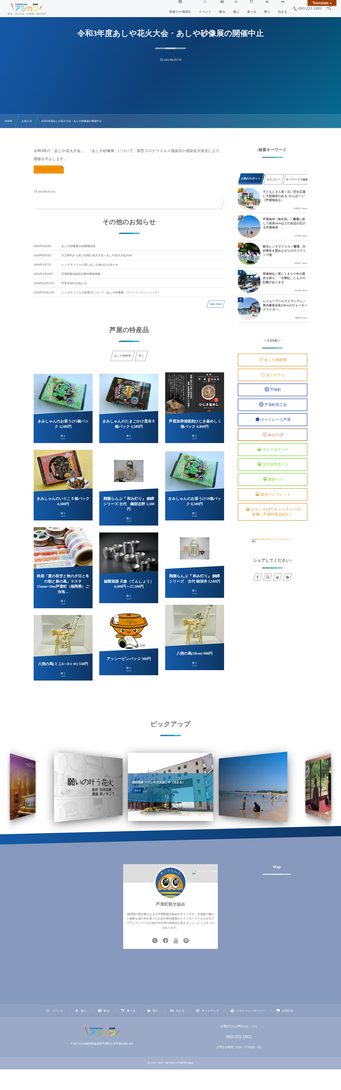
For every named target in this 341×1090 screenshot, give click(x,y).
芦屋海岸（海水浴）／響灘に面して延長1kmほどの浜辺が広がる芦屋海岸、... (284, 223)
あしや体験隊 (275, 360)
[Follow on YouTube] (277, 577)
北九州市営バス (276, 465)
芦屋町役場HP (49, 169)
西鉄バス (275, 480)
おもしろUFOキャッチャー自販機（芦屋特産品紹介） (275, 512)
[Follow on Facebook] (257, 577)
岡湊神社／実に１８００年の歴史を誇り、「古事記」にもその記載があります (284, 278)
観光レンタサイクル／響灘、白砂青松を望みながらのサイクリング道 (284, 251)
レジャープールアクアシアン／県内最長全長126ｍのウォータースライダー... (285, 305)
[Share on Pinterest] (186, 941)
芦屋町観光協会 (170, 904)
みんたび (275, 435)
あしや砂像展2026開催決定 (78, 246)
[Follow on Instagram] (267, 577)
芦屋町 (275, 390)
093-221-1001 (239, 1036)
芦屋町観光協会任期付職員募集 (80, 274)
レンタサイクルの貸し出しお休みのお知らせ (89, 264)
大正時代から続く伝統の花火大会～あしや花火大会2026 (96, 255)
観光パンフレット (276, 495)
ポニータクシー (275, 450)
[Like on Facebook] (165, 941)
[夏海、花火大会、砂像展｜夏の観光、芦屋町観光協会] (26, 7)
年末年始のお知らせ (74, 283)
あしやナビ (275, 375)
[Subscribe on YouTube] (176, 941)
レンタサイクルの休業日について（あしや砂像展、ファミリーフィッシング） (111, 292)
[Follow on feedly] (287, 577)
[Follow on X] (154, 941)
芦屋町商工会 (275, 405)
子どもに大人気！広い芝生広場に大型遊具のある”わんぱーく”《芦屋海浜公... (284, 196)
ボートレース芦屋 (276, 420)
